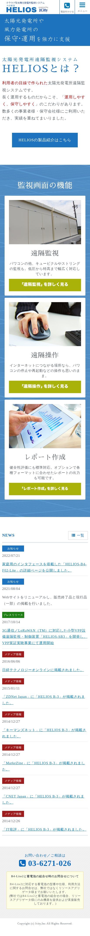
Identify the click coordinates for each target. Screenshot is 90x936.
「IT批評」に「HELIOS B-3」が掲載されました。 (44, 829)
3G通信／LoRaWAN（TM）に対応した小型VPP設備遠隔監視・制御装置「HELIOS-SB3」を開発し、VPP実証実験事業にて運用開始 (44, 637)
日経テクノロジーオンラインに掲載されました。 (43, 670)
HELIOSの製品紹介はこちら (45, 140)
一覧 (80, 535)
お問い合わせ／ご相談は (48, 861)
